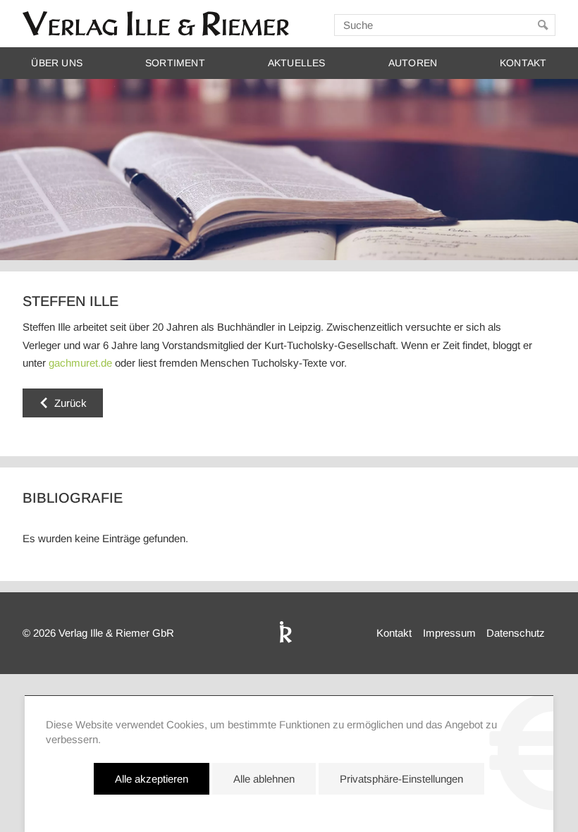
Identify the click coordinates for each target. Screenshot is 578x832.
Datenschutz (515, 633)
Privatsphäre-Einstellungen (401, 779)
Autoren (412, 63)
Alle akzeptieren (151, 779)
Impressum (449, 633)
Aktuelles (297, 63)
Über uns (56, 63)
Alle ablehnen (264, 779)
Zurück (70, 403)
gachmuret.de (80, 363)
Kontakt (523, 63)
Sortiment (175, 63)
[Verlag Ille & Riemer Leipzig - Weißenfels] (156, 23)
